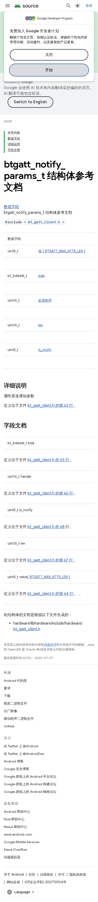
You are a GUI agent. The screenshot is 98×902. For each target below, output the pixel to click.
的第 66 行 (64, 493)
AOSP (8, 121)
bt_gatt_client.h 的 (44, 526)
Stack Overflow (15, 849)
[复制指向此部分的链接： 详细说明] (33, 386)
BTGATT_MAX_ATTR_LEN (64, 251)
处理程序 (45, 300)
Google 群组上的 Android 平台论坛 (30, 776)
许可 (61, 874)
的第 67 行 (64, 560)
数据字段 (11, 207)
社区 (32, 874)
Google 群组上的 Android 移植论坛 (30, 792)
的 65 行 (62, 460)
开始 (49, 70)
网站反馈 (13, 882)
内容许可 (50, 645)
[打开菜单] (7, 5)
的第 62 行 (64, 405)
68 (62, 526)
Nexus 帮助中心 (15, 827)
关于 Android (14, 874)
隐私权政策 (77, 874)
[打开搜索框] (68, 6)
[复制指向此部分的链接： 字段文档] (33, 426)
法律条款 (46, 874)
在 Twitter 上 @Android (21, 746)
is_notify (45, 350)
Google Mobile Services (21, 842)
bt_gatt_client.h (45, 222)
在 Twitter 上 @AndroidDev (24, 754)
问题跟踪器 (12, 857)
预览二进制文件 (15, 703)
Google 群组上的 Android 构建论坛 (30, 784)
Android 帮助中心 (17, 811)
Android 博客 (14, 761)
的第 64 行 (64, 593)
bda (41, 276)
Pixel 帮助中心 (14, 819)
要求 (7, 688)
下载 (7, 696)
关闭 (49, 54)
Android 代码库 (15, 680)
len (40, 325)
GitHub (9, 726)
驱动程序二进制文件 (19, 718)
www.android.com (18, 834)
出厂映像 (10, 711)
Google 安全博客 (16, 769)
